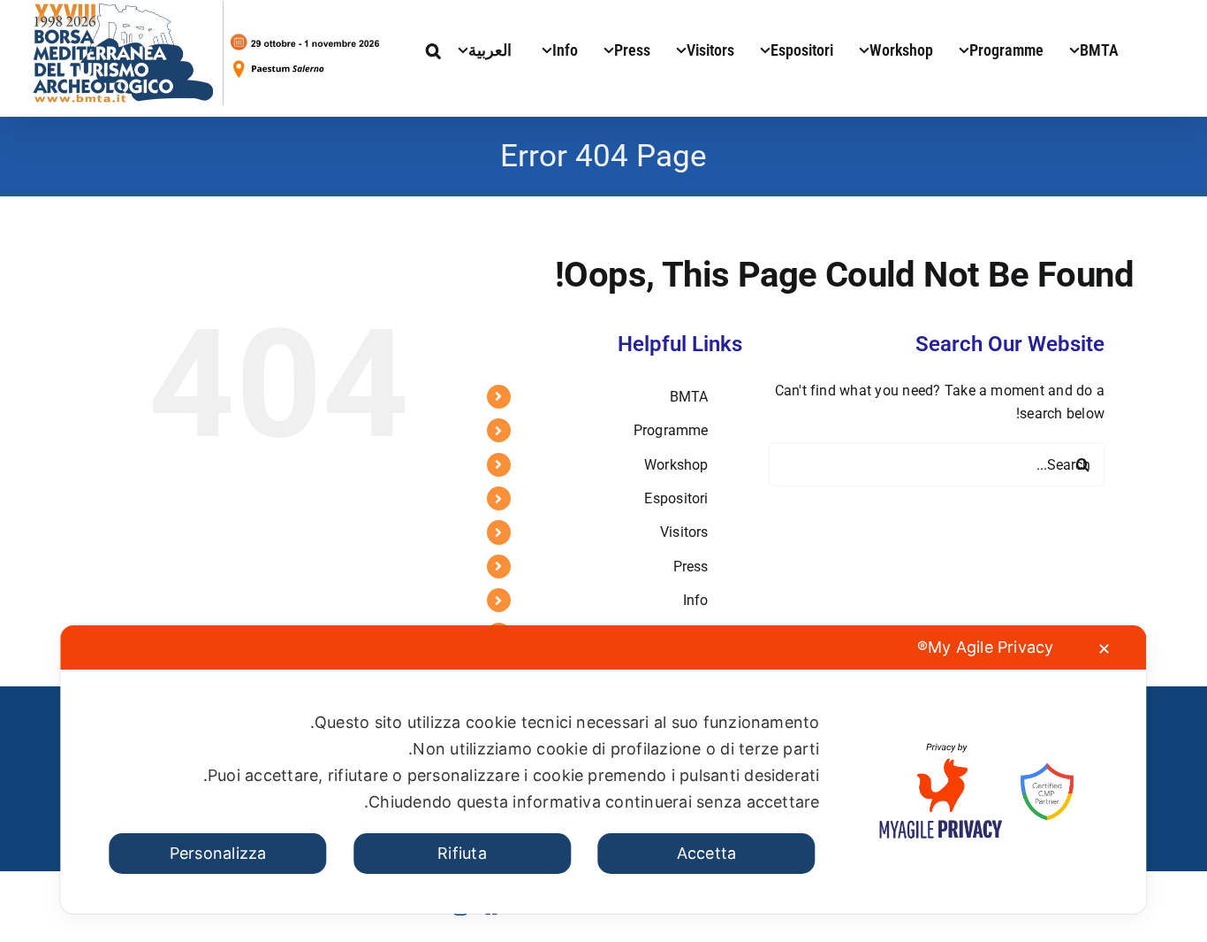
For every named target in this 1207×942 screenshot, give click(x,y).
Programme (671, 430)
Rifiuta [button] (462, 853)
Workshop (676, 464)
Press (691, 566)
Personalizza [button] (218, 853)
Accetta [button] (707, 853)
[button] (433, 48)
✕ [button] (1104, 648)
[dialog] (603, 769)
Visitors (684, 532)
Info (696, 600)
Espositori (676, 498)
